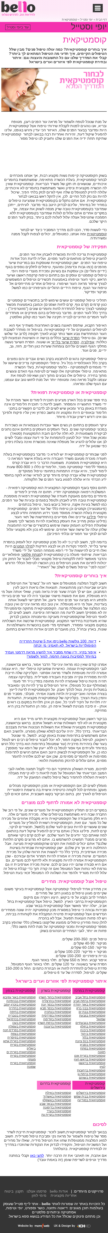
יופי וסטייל (86, 19)
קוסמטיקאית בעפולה (22, 1026)
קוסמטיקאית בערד (59, 1111)
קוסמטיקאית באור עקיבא (19, 997)
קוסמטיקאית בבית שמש (89, 1096)
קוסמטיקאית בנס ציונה (90, 1041)
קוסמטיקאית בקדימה (57, 1019)
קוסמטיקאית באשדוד (57, 1096)
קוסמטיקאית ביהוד (93, 1034)
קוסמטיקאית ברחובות (91, 1070)
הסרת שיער (71, 338)
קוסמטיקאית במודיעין (91, 1100)
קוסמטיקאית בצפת (23, 1034)
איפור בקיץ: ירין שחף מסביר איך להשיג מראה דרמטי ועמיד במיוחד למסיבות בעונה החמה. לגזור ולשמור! (50, 654)
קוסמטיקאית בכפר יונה (56, 1004)
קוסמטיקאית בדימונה (57, 1107)
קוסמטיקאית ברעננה (57, 1026)
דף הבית (101, 19)
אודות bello (59, 1191)
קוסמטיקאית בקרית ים (21, 1052)
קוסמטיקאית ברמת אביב (89, 1001)
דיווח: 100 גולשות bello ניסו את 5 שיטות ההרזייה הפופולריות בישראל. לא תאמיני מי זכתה (57, 643)
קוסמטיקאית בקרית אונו (89, 1056)
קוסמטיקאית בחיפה (23, 1012)
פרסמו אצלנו (37, 1191)
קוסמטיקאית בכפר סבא (55, 1008)
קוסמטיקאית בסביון (92, 1045)
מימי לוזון (39, 1195)
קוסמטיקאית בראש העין (89, 1059)
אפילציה (87, 342)
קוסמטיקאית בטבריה (22, 1015)
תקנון (19, 1191)
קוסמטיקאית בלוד (93, 1037)
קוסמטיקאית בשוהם (92, 1077)
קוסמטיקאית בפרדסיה (56, 1015)
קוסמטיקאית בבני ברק (90, 1008)
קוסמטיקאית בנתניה (57, 1012)
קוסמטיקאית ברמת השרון (54, 1023)
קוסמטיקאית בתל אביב (90, 997)
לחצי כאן (37, 1155)
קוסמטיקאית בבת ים (92, 1012)
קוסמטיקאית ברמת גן (91, 1074)
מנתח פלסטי (31, 554)
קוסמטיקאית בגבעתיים (90, 1023)
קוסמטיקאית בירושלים (90, 1093)
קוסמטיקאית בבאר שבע (55, 1104)
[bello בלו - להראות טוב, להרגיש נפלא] (18, 8)
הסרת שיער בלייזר (65, 342)
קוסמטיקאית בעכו (24, 1023)
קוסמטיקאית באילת (58, 1093)
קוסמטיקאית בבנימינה (21, 1001)
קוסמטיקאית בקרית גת (56, 1115)
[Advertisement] (65, 158)
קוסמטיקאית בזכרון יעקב (20, 1004)
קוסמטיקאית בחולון (92, 1026)
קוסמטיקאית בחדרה (22, 1008)
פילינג (91, 517)
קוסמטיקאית (69, 19)
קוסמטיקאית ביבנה (92, 1030)
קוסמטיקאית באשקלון (56, 1100)
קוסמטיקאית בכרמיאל (21, 1019)
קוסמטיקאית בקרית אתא (19, 1041)
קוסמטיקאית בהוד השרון (55, 997)
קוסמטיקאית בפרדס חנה (19, 1030)
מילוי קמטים (23, 546)
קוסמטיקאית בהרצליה (56, 1001)
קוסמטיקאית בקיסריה (21, 1037)
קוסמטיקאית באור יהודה (89, 1004)
